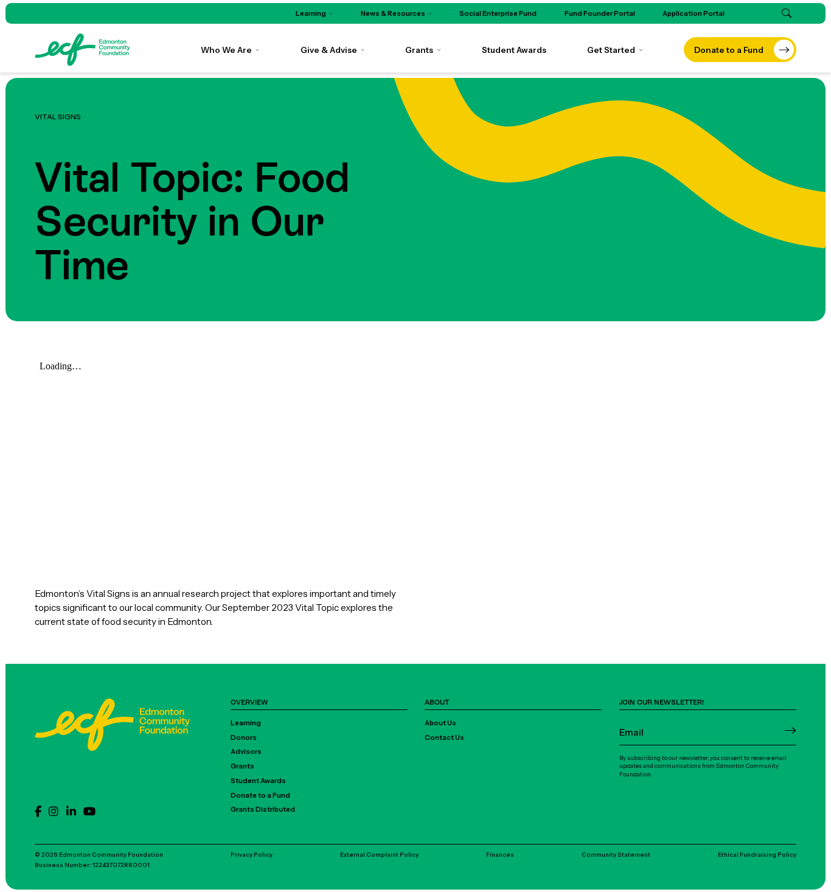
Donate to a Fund (260, 795)
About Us (440, 723)
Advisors (246, 751)
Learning (246, 723)
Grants (242, 766)
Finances (500, 854)
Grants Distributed (263, 809)
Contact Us (444, 737)
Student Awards (258, 780)
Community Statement (616, 854)
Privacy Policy (252, 854)
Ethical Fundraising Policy (757, 854)
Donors (244, 737)
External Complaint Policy (379, 854)
